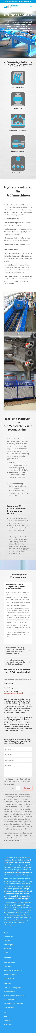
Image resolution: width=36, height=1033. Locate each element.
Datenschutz (8, 1024)
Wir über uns (8, 937)
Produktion (7, 941)
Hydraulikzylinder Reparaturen (14, 995)
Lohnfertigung (8, 945)
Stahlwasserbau (9, 963)
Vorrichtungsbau (9, 999)
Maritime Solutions (10, 974)
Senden (27, 788)
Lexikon (6, 1016)
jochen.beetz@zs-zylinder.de (14, 693)
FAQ (5, 1012)
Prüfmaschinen (9, 978)
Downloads (7, 949)
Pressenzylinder (9, 1007)
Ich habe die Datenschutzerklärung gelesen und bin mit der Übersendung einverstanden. (17, 781)
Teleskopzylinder (9, 992)
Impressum (8, 1020)
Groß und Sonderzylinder (12, 988)
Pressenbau (8, 967)
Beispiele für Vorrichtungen (13, 1003)
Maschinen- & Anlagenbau (13, 971)
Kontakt (6, 952)
